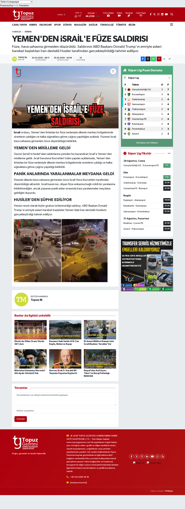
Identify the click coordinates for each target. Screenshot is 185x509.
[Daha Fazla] (159, 59)
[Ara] (172, 14)
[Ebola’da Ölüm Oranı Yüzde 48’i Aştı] (30, 329)
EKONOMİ (45, 25)
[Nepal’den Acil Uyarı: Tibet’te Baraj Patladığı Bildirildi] (100, 359)
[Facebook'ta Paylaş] (143, 59)
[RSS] (162, 456)
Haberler (16, 32)
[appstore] (139, 463)
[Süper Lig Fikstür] (169, 153)
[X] (136, 456)
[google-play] (154, 463)
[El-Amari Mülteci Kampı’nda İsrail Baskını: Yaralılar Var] (100, 329)
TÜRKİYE (121, 25)
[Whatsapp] (157, 456)
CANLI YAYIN (19, 25)
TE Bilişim (169, 491)
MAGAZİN (80, 25)
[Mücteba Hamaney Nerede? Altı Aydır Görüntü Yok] (30, 359)
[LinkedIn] (147, 456)
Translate (24, 5)
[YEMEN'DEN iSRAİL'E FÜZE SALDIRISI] (65, 97)
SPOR (57, 25)
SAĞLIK (93, 25)
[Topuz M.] (21, 299)
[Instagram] (141, 456)
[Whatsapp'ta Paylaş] (153, 59)
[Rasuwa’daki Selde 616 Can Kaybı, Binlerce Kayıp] (65, 329)
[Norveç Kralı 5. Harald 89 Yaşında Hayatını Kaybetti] (65, 359)
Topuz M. (37, 299)
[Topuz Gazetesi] (23, 14)
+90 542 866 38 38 (79, 477)
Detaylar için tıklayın (147, 143)
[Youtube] (152, 456)
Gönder (20, 419)
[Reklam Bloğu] (147, 265)
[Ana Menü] (171, 25)
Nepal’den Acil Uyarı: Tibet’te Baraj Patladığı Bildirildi (97, 373)
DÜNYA (67, 25)
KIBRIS (33, 25)
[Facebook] (131, 456)
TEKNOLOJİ (106, 25)
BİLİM (132, 25)
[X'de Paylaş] (147, 59)
